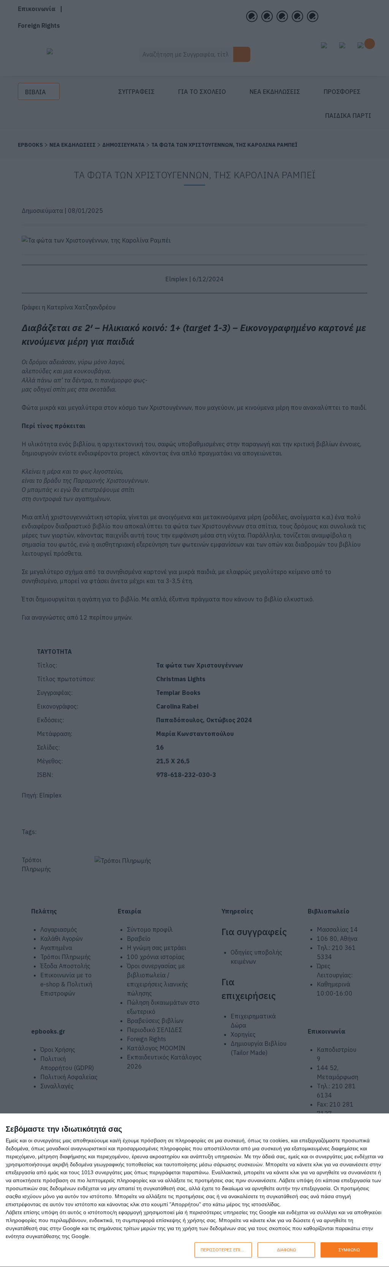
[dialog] (194, 1190)
